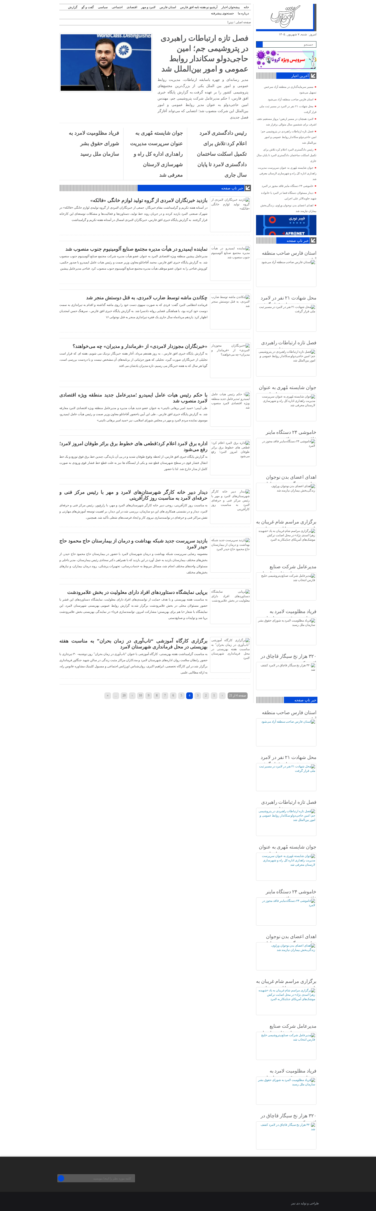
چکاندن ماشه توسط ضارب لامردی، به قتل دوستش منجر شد (146, 297)
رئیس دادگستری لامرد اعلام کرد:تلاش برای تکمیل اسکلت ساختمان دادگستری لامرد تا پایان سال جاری (222, 153)
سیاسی (103, 7)
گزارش (73, 7)
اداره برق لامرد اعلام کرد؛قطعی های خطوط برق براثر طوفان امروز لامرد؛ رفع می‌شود (133, 446)
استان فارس (168, 7)
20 (124, 695)
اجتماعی (117, 7)
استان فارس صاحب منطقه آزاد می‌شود (290, 99)
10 (140, 695)
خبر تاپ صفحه (232, 188)
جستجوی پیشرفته (222, 13)
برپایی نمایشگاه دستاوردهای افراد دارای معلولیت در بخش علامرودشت (137, 592)
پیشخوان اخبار (231, 7)
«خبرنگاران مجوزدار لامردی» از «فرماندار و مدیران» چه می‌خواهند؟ (140, 346)
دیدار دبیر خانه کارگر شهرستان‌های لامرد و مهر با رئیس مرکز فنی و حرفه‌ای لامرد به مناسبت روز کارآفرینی (133, 495)
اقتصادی (132, 7)
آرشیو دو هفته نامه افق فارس (198, 7)
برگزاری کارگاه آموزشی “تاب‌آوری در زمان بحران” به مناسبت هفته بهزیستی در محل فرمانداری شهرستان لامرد (133, 643)
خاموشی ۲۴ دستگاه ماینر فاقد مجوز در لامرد (287, 185)
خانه (246, 7)
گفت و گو (88, 7)
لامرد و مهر (148, 7)
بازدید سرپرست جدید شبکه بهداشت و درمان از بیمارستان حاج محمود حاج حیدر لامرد (133, 543)
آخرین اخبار (300, 76)
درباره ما (243, 13)
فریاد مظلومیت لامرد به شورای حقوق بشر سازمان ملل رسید (94, 143)
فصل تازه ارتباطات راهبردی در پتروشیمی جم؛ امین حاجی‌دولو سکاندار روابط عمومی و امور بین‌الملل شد (288, 137)
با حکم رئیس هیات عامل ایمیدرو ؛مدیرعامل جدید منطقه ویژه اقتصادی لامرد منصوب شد (133, 397)
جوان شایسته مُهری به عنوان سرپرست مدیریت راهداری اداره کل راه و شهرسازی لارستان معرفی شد (156, 153)
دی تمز (295, 1203)
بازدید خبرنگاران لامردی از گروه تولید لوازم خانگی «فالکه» (148, 200)
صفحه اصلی (243, 22)
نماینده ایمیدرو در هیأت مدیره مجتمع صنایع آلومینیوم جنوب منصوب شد (136, 249)
